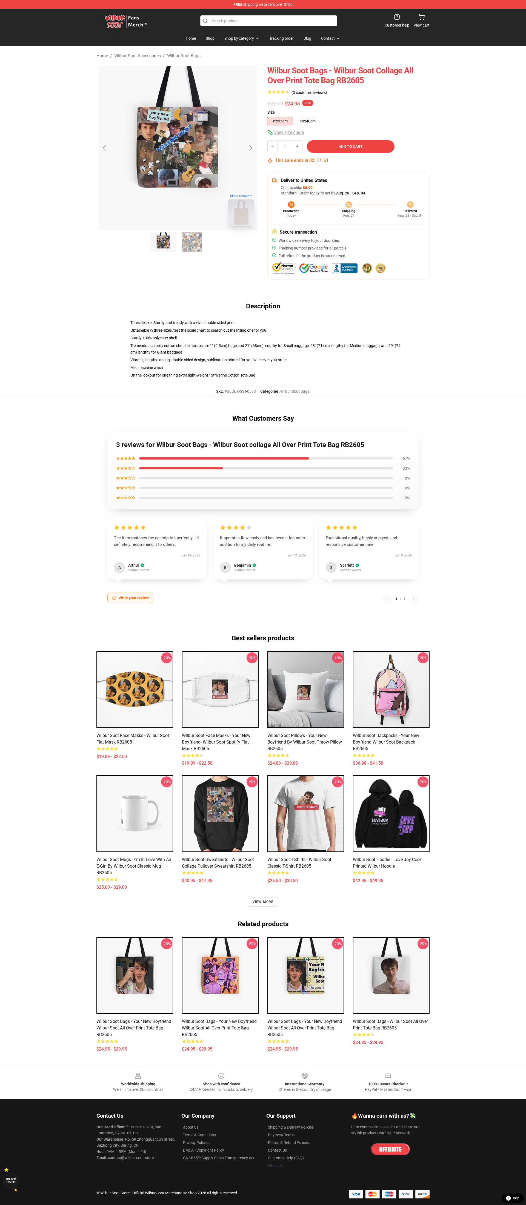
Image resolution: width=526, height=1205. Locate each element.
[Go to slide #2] (192, 242)
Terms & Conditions (199, 1135)
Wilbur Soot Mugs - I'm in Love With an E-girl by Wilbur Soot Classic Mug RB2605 (133, 866)
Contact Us (277, 1150)
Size (271, 112)
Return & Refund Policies (289, 1142)
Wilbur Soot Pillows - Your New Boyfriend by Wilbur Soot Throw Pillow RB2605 (304, 742)
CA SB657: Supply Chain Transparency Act (219, 1158)
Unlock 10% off (11, 1181)
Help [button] (516, 1198)
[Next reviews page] (414, 599)
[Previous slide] (105, 148)
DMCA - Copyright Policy (203, 1150)
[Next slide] (250, 148)
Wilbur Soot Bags (184, 55)
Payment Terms (281, 1135)
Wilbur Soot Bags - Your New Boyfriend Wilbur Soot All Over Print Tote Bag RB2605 (133, 1028)
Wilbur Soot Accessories (137, 55)
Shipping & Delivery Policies (291, 1127)
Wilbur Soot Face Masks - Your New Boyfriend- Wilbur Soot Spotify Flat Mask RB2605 (216, 742)
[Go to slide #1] (163, 242)
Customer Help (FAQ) (286, 1158)
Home (102, 55)
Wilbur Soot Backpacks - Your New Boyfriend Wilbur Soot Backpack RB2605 (386, 742)
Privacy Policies (196, 1142)
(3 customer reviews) (309, 92)
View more (263, 902)
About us (190, 1127)
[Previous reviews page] (387, 599)
